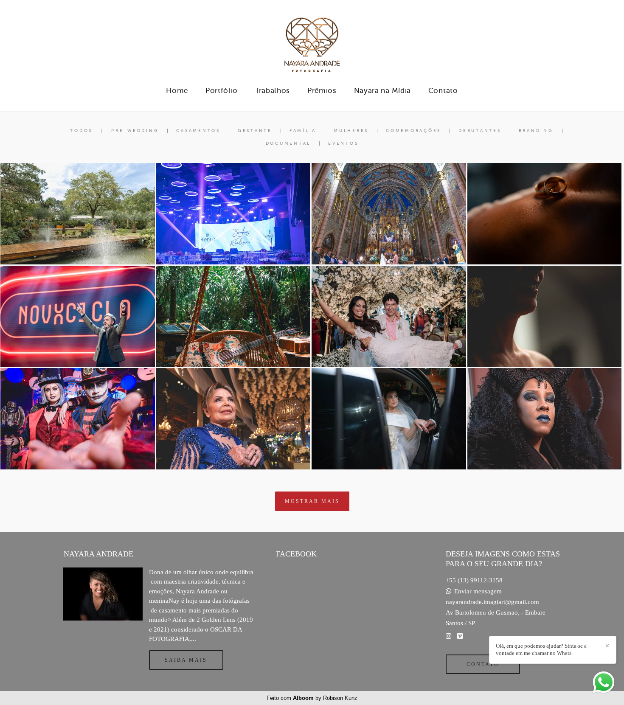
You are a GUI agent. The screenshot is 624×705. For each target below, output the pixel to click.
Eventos (343, 143)
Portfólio (221, 91)
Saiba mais (186, 660)
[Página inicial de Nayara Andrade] (312, 40)
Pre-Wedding (135, 131)
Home (177, 91)
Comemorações (413, 131)
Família (303, 131)
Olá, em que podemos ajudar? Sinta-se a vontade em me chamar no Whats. (541, 649)
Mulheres (351, 131)
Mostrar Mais (312, 501)
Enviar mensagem (478, 591)
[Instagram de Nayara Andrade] (448, 636)
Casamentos (198, 131)
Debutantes (479, 131)
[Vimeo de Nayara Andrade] (460, 636)
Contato (443, 91)
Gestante (255, 131)
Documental (288, 143)
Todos (81, 131)
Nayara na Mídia (382, 91)
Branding (536, 131)
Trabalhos (272, 91)
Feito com (312, 698)
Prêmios (322, 91)
